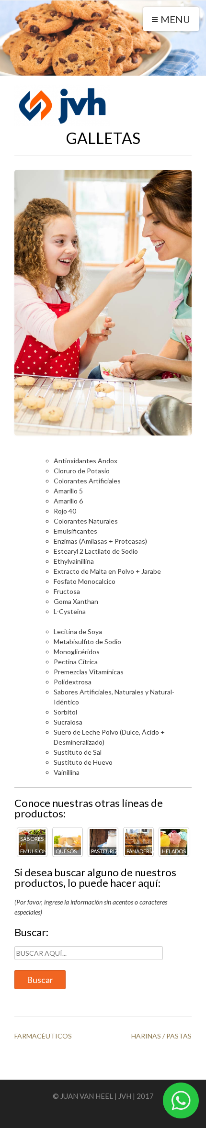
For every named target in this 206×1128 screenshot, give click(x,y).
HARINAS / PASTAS (161, 1036)
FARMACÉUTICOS (43, 1036)
